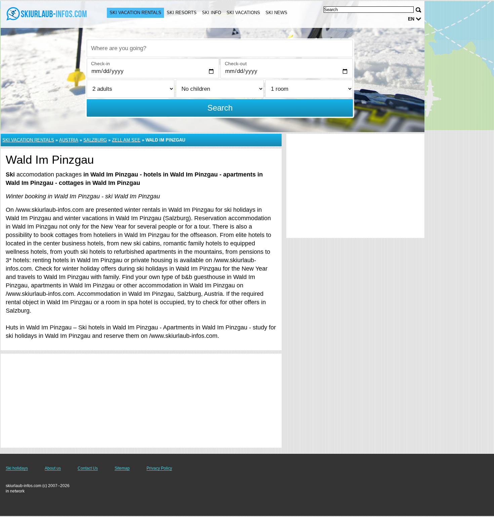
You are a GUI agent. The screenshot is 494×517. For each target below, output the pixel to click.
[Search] (418, 9)
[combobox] (220, 48)
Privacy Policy (159, 468)
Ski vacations (243, 12)
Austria (68, 140)
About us (53, 468)
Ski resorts (182, 12)
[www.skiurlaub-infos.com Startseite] (47, 14)
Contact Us (88, 468)
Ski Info (211, 12)
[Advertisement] (141, 401)
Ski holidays (17, 468)
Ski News (276, 12)
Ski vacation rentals (135, 12)
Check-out (236, 63)
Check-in (100, 63)
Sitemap (122, 468)
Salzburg (95, 140)
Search (220, 107)
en (411, 19)
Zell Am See (126, 140)
